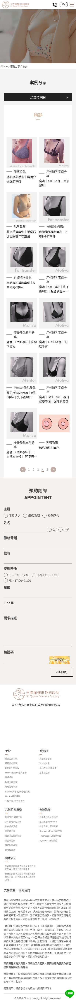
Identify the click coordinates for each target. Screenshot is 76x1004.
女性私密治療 (13, 809)
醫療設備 (45, 809)
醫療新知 (10, 858)
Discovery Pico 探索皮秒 (50, 831)
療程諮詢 (14, 515)
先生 (55, 529)
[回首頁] (16, 4)
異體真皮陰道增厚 (13, 835)
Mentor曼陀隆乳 (12, 796)
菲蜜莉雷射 (10, 840)
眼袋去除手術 (11, 782)
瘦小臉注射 (44, 772)
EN (63, 4)
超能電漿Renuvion (48, 821)
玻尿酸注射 (44, 763)
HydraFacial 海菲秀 (48, 840)
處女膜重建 (10, 850)
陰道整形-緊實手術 (13, 817)
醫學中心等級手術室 (48, 817)
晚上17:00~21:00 (20, 580)
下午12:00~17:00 (48, 575)
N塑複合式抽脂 (12, 768)
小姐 (66, 529)
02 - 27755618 (54, 4)
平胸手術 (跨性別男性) (15, 801)
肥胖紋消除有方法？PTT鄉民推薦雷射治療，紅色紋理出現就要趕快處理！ (20, 877)
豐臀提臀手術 (11, 786)
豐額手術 (9, 777)
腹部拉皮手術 (11, 763)
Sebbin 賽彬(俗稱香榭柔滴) (17, 791)
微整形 (43, 751)
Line (69, 993)
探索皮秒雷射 (45, 758)
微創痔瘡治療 (11, 826)
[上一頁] (23, 469)
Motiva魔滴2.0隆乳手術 (16, 772)
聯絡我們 (24, 890)
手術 (8, 751)
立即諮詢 (61, 672)
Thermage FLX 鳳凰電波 (50, 835)
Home (4, 66)
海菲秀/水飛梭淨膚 (47, 768)
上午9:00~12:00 (19, 575)
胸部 (25, 66)
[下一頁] (53, 469)
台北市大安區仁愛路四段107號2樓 (39, 705)
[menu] (72, 4)
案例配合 (53, 515)
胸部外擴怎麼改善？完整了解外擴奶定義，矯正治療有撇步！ (20, 867)
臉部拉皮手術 (11, 758)
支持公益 (9, 890)
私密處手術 (10, 831)
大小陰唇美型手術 (13, 821)
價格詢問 (34, 515)
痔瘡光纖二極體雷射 (48, 826)
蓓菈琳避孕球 (11, 845)
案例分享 (15, 66)
